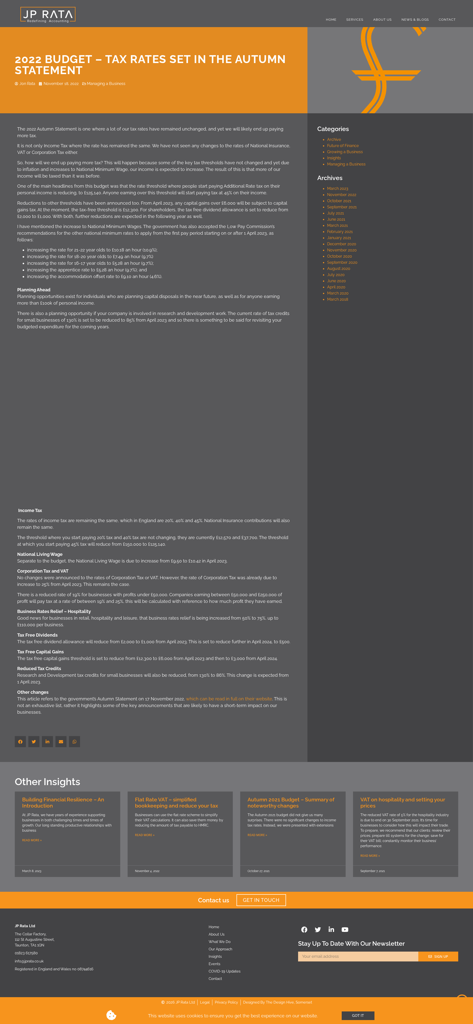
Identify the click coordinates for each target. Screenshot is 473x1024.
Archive (334, 139)
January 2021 (339, 237)
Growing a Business (345, 151)
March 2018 (337, 299)
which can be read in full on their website (229, 698)
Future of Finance (343, 145)
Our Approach (220, 949)
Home (331, 19)
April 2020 (336, 287)
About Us (382, 19)
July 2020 (336, 274)
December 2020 (341, 244)
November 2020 (342, 250)
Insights (334, 158)
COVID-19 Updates (224, 971)
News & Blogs (415, 19)
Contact (447, 19)
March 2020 (338, 293)
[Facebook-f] (304, 929)
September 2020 (342, 262)
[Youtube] (345, 929)
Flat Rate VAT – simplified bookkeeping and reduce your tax (176, 802)
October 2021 (339, 200)
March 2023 (337, 188)
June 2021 (336, 219)
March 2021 (337, 225)
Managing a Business (346, 164)
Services (354, 19)
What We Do (220, 942)
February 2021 (340, 231)
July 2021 (335, 213)
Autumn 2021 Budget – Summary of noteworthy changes (291, 802)
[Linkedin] (331, 929)
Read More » (32, 840)
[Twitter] (318, 929)
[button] (20, 741)
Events (214, 964)
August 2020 (338, 268)
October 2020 (339, 256)
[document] (236, 1016)
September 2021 (342, 207)
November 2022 (341, 194)
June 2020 (336, 281)
